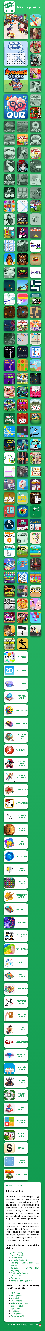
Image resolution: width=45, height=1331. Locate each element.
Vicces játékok (16, 1313)
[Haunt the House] (9, 272)
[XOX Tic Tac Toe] (22, 365)
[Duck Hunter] (22, 617)
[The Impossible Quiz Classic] (35, 246)
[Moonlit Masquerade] (35, 60)
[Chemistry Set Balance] (9, 484)
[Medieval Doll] (35, 33)
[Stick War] (9, 219)
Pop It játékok (16, 1295)
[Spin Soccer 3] (9, 471)
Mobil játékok (16, 1300)
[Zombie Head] (9, 445)
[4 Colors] (22, 511)
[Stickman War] (35, 630)
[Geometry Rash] (35, 392)
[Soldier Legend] (9, 644)
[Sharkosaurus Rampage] (22, 471)
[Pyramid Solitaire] (9, 498)
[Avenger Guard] (16, 80)
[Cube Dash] (9, 564)
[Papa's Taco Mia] (22, 139)
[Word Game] (9, 524)
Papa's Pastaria (17, 1255)
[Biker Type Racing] (35, 591)
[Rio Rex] (35, 166)
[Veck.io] (35, 86)
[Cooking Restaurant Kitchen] (16, 26)
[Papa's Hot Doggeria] (9, 139)
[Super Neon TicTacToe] (9, 352)
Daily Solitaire (16, 1257)
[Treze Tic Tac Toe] (22, 339)
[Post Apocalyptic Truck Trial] (22, 179)
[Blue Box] (35, 365)
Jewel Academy (16, 1252)
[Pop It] (22, 299)
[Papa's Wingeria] (9, 126)
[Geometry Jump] (9, 378)
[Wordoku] (22, 577)
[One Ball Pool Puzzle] (35, 418)
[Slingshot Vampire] (35, 378)
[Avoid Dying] (22, 630)
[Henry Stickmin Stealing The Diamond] (35, 179)
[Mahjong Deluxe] (35, 498)
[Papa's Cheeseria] (22, 193)
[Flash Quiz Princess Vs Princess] (9, 259)
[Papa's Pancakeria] (9, 153)
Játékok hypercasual (19, 1303)
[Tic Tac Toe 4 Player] (35, 339)
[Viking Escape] (9, 591)
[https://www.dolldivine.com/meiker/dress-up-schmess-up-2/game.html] (35, 47)
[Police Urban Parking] (22, 219)
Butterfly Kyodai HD (19, 1260)
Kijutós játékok (16, 1306)
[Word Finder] (9, 246)
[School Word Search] (9, 431)
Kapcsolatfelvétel (33, 1324)
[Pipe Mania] (22, 564)
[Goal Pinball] (35, 299)
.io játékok (14, 1298)
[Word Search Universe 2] (16, 53)
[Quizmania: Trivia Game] (16, 106)
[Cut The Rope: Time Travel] (35, 73)
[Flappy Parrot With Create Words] (35, 551)
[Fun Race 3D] (35, 20)
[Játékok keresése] (12, 11)
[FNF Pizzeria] (9, 617)
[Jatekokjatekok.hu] (6, 11)
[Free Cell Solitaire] (35, 524)
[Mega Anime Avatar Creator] (22, 166)
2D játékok (15, 1293)
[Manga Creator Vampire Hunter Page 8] (22, 246)
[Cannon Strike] (9, 458)
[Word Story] (9, 604)
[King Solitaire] (35, 405)
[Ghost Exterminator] (9, 325)
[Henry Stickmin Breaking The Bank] (35, 219)
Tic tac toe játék (17, 1316)
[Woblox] (35, 312)
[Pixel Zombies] (35, 564)
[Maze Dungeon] (35, 285)
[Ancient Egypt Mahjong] (35, 259)
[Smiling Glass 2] (9, 551)
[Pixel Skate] (35, 445)
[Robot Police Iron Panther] (22, 392)
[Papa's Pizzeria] (35, 153)
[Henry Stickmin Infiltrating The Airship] (35, 193)
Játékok (8, 1186)
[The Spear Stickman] (22, 644)
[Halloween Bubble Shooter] (9, 577)
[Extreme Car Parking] (9, 232)
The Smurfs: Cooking (19, 1273)
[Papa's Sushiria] (9, 179)
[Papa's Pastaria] (35, 100)
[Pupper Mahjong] (35, 471)
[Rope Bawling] (22, 498)
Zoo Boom (15, 1278)
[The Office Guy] (35, 604)
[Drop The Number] (22, 431)
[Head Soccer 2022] (9, 405)
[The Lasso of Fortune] (9, 285)
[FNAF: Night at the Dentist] (22, 259)
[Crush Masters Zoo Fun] (35, 458)
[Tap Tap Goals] (22, 378)
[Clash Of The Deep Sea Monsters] (22, 285)
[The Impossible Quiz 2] (35, 272)
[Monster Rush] (22, 405)
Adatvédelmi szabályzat (22, 1326)
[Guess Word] (22, 352)
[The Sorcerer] (22, 312)
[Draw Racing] (9, 538)
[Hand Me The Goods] (22, 458)
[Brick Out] (35, 577)
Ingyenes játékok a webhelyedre (16, 1324)
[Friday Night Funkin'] (9, 193)
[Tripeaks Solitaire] (22, 418)
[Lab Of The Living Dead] (22, 445)
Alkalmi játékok (17, 1186)
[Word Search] (22, 206)
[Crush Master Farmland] (9, 206)
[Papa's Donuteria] (35, 126)
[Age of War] (22, 126)
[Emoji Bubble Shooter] (35, 617)
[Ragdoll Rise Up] (9, 299)
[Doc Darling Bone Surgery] (35, 325)
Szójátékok (15, 1311)
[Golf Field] (35, 511)
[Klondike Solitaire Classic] (35, 484)
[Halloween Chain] (9, 312)
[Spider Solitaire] (9, 418)
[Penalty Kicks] (35, 206)
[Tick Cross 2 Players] (35, 352)
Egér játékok (15, 1308)
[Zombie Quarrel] (22, 272)
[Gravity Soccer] (22, 551)
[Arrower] (35, 538)
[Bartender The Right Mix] (35, 113)
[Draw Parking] (35, 232)
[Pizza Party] (22, 604)
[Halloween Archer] (35, 431)
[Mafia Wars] (9, 630)
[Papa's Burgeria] (22, 325)
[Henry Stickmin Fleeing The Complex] (9, 166)
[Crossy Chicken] (22, 484)
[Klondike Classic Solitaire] (22, 524)
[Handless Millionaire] (22, 591)
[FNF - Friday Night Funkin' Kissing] (22, 232)
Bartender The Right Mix (21, 1280)
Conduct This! (16, 1275)
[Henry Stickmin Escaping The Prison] (22, 153)
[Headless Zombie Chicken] (9, 339)
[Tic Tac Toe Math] (9, 365)
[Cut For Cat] (9, 511)
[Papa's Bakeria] (35, 139)
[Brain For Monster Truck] (22, 538)
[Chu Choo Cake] (9, 392)
